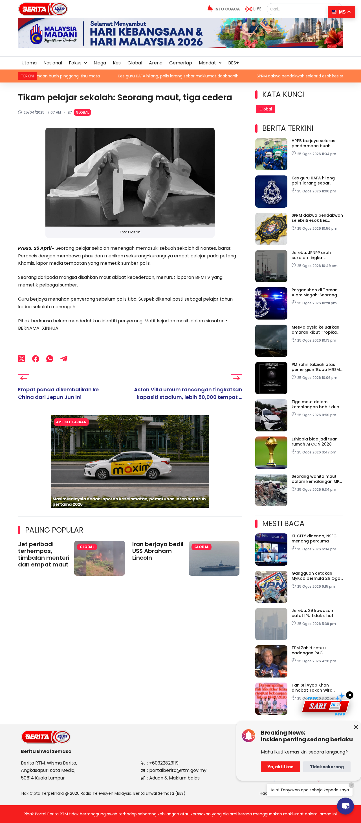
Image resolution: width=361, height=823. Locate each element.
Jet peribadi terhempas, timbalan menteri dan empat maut (43, 554)
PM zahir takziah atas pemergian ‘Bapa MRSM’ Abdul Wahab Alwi (316, 367)
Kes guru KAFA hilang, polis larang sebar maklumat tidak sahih (142, 76)
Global (134, 63)
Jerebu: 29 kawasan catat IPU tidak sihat (312, 613)
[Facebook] (35, 359)
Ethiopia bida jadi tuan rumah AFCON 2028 (315, 442)
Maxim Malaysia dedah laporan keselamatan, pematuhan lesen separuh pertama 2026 (129, 501)
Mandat (207, 63)
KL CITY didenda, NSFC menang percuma (314, 538)
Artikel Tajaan (71, 422)
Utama (29, 63)
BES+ (233, 63)
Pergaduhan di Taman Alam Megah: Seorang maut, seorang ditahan (315, 292)
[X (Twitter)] (21, 359)
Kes (117, 63)
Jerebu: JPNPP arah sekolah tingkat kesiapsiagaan (311, 255)
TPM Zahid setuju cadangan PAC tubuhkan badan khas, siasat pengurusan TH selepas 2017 (315, 650)
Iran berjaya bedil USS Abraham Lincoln (157, 551)
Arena (155, 63)
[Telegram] (63, 359)
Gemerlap (180, 63)
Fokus (75, 63)
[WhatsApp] (49, 359)
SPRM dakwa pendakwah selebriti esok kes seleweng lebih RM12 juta (286, 76)
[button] (77, 63)
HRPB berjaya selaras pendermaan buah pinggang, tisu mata (313, 143)
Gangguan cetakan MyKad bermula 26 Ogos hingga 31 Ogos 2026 (317, 576)
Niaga (100, 63)
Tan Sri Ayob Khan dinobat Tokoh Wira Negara (312, 688)
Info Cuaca (227, 9)
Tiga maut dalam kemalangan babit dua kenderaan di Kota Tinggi (315, 404)
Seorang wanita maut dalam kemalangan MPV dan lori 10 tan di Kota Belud (317, 479)
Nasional (52, 63)
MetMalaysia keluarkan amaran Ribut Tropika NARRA (315, 330)
